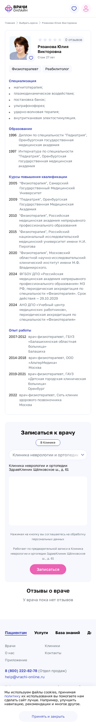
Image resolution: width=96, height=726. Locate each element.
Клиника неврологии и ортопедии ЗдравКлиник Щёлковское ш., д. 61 (39, 467)
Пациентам (16, 632)
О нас (10, 653)
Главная (10, 22)
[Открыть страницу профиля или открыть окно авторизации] (86, 8)
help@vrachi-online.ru (25, 677)
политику (12, 696)
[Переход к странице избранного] (74, 8)
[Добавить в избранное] (31, 57)
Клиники (52, 646)
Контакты (53, 653)
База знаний (67, 632)
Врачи (10, 646)
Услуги (41, 632)
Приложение (16, 660)
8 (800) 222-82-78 (21, 671)
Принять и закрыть (48, 716)
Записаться (48, 569)
